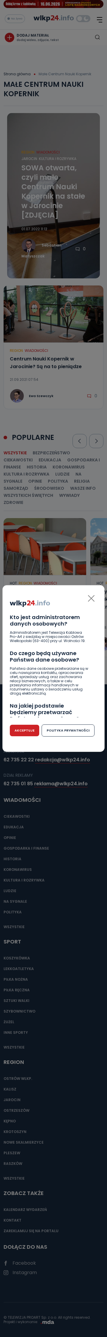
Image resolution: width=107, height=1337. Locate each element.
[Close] (91, 598)
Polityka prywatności (68, 730)
